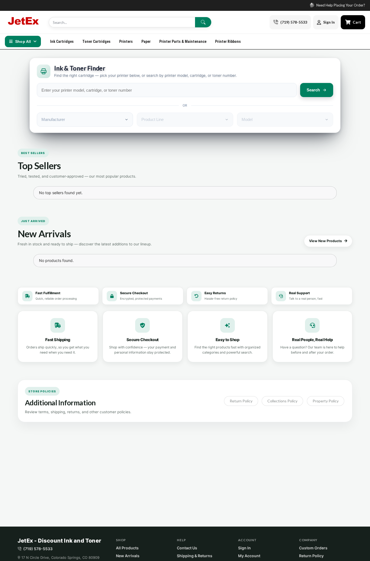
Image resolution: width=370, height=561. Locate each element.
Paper (146, 41)
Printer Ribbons (228, 41)
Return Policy (241, 401)
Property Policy (326, 401)
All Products (127, 548)
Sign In (244, 548)
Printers (126, 41)
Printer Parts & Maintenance (182, 41)
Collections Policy (282, 401)
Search (313, 90)
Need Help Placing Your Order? (340, 5)
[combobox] (167, 90)
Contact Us (187, 548)
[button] (311, 296)
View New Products (325, 241)
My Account (249, 555)
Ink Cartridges (62, 41)
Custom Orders (313, 548)
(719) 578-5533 (38, 548)
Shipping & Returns (194, 555)
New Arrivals (127, 555)
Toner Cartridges (96, 41)
